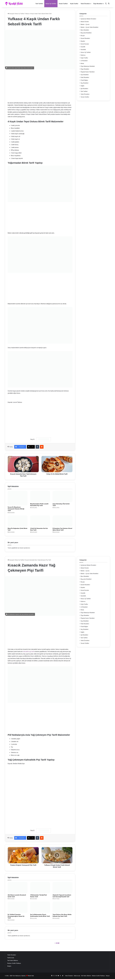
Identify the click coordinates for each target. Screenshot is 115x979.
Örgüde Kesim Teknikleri (88, 72)
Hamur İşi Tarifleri (51, 3)
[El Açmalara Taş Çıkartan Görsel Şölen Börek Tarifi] (62, 521)
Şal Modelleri (84, 88)
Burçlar (83, 35)
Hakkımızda (10, 957)
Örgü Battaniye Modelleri (88, 66)
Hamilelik (83, 49)
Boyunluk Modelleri (86, 32)
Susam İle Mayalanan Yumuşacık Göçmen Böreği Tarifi (16, 508)
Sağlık (82, 85)
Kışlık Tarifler (74, 3)
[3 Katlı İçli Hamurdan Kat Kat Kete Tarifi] (40, 521)
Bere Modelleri (85, 30)
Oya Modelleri (85, 74)
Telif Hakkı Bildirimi (12, 960)
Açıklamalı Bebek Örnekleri (88, 19)
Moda (82, 63)
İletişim (9, 966)
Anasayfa (11, 13)
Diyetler (83, 41)
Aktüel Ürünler (85, 21)
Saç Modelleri (84, 83)
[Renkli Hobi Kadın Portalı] (14, 3)
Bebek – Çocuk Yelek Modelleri (89, 27)
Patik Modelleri (85, 77)
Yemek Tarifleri (63, 3)
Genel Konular (85, 44)
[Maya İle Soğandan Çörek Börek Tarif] (17, 521)
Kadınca (83, 55)
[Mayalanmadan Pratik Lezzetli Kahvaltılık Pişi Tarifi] (40, 496)
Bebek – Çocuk (85, 24)
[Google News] (43, 439)
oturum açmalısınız (25, 548)
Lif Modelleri (84, 60)
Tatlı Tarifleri (39, 3)
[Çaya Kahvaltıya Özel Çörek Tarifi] (62, 496)
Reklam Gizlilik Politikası (14, 963)
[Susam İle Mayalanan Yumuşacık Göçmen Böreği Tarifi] (17, 498)
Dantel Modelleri (85, 38)
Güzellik (83, 46)
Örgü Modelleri (97, 3)
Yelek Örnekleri (85, 3)
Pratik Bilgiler (84, 80)
